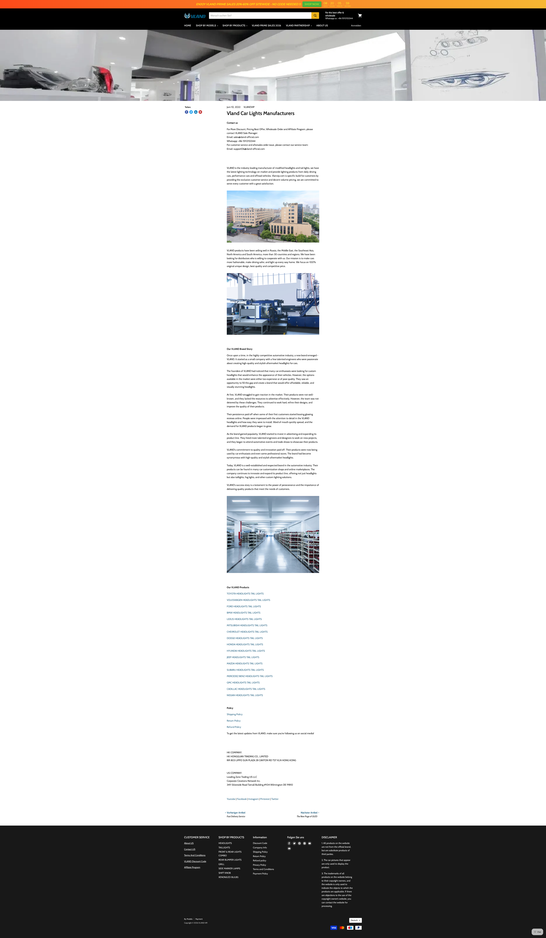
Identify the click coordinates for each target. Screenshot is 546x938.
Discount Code (260, 843)
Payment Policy (260, 873)
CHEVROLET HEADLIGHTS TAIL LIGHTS (247, 631)
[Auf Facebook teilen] (186, 112)
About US (189, 843)
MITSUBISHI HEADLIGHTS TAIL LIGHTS (247, 625)
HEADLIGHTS (225, 843)
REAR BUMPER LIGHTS (230, 859)
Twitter (274, 799)
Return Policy (234, 720)
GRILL (221, 864)
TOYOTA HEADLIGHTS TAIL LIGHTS (245, 593)
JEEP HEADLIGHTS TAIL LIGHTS (243, 657)
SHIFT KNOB (225, 873)
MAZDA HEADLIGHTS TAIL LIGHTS (244, 663)
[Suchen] (315, 15)
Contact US (189, 849)
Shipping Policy (235, 714)
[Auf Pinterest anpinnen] (200, 112)
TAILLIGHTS (224, 847)
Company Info (260, 847)
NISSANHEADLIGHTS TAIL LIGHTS (245, 695)
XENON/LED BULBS (228, 877)
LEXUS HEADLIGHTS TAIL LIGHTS (244, 619)
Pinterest (265, 799)
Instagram (253, 799)
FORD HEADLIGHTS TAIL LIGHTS (244, 606)
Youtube (231, 799)
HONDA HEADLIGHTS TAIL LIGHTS (245, 644)
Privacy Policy (259, 865)
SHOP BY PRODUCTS (234, 25)
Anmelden (356, 25)
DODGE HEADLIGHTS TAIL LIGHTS (245, 638)
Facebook (242, 799)
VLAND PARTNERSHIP (298, 25)
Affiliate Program (192, 867)
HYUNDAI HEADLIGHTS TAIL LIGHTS (246, 650)
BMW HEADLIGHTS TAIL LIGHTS (243, 612)
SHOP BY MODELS (206, 25)
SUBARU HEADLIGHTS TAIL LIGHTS (245, 669)
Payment (199, 919)
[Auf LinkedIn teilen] (195, 112)
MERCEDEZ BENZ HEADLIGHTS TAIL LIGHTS (250, 676)
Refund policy (259, 860)
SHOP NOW (312, 4)
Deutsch (354, 920)
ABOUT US (322, 25)
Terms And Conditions (194, 855)
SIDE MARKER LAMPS (229, 868)
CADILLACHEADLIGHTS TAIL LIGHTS (246, 689)
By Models (188, 919)
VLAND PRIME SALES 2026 (266, 25)
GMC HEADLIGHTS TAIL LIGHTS (243, 682)
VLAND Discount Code (195, 861)
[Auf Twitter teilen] (191, 112)
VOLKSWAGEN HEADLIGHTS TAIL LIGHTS (248, 600)
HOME (187, 25)
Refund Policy (234, 727)
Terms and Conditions (263, 869)
